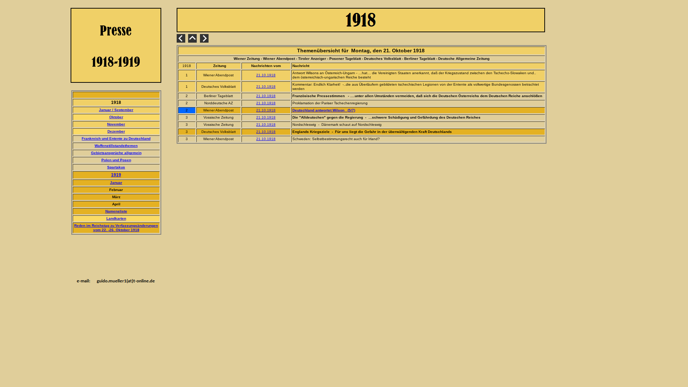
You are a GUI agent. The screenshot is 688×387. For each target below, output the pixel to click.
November (116, 124)
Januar (116, 183)
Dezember (116, 131)
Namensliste (116, 211)
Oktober (116, 117)
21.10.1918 (266, 75)
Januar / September (116, 110)
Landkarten (116, 218)
